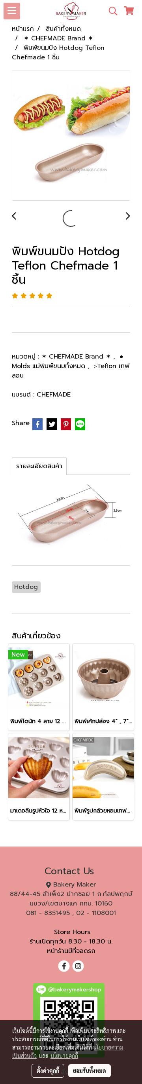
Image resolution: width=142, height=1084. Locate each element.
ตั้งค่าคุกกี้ (48, 1070)
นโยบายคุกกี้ (64, 1055)
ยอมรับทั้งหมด (89, 1070)
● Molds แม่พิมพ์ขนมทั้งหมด (67, 361)
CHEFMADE (54, 394)
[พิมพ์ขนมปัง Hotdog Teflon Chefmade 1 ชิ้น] (71, 135)
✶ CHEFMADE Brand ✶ (77, 356)
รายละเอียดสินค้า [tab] (39, 466)
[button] (110, 11)
